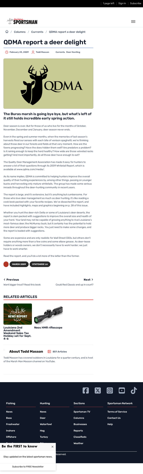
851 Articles (60, 352)
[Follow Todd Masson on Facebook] (4, 367)
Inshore (10, 431)
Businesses (80, 424)
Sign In (122, 3)
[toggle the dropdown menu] (133, 21)
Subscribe (135, 3)
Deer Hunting (73, 52)
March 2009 (19, 264)
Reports (78, 431)
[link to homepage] (22, 21)
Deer (43, 418)
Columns (20, 32)
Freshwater (13, 424)
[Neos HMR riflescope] (48, 314)
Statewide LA (40, 264)
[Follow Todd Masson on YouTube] (14, 367)
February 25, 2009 (19, 52)
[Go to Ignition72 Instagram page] (110, 390)
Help (110, 424)
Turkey (44, 437)
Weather (78, 443)
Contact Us (114, 418)
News (9, 412)
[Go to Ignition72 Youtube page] (122, 390)
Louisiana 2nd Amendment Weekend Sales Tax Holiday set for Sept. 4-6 (17, 333)
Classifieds (80, 437)
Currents (37, 32)
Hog (42, 431)
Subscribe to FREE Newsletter (28, 467)
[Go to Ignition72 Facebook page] (86, 390)
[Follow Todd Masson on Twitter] (9, 367)
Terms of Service (117, 412)
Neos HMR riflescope (48, 327)
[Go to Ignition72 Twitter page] (98, 390)
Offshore (11, 437)
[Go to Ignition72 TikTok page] (134, 390)
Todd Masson (42, 52)
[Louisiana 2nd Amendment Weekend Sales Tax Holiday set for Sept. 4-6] (17, 314)
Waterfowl (46, 424)
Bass (9, 418)
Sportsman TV (82, 412)
